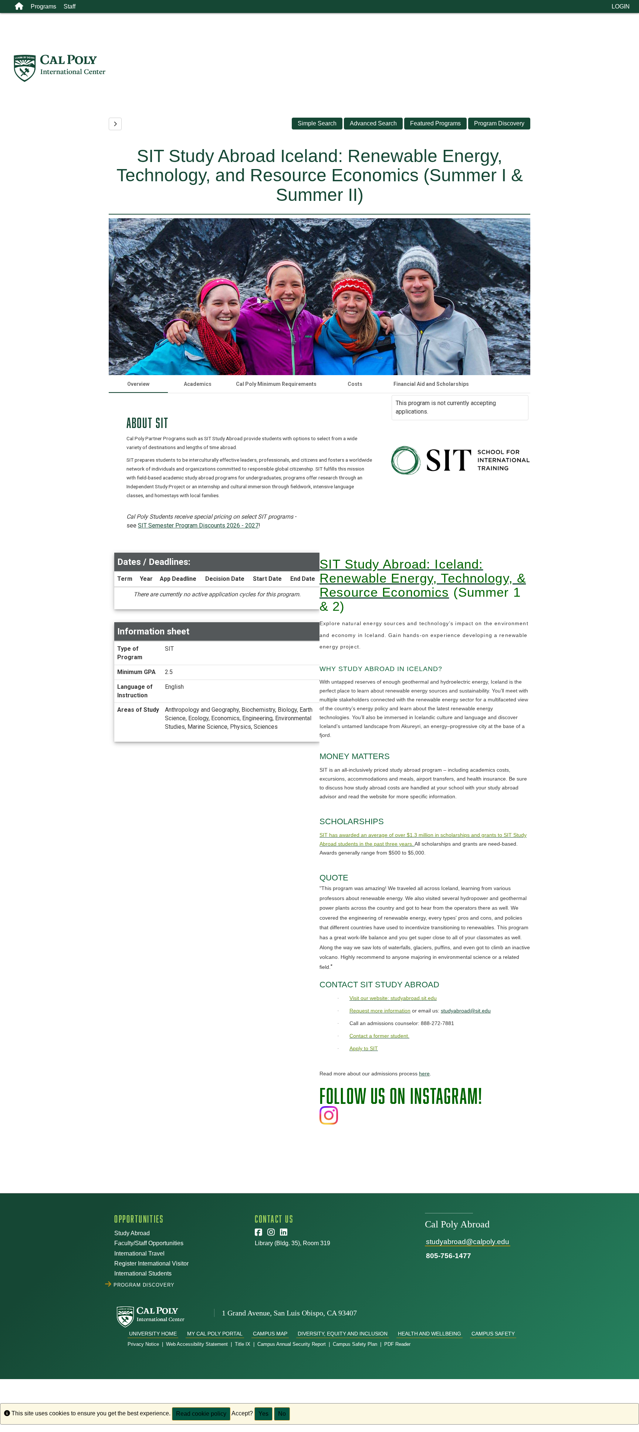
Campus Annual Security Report (291, 1344)
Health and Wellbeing (429, 1334)
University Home (153, 1334)
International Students (143, 1273)
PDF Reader (397, 1344)
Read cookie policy (201, 1414)
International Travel (139, 1253)
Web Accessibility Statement (197, 1344)
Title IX (242, 1344)
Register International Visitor (151, 1263)
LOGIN (621, 6)
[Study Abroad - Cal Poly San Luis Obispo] (326, 68)
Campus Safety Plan (355, 1344)
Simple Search (317, 123)
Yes (263, 1414)
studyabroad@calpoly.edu (467, 1242)
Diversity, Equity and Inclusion (343, 1334)
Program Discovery (499, 123)
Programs (43, 6)
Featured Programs (435, 123)
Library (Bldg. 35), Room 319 (292, 1243)
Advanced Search (373, 123)
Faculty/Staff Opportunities (148, 1243)
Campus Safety (493, 1334)
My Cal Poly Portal (215, 1334)
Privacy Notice (143, 1344)
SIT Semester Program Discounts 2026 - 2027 (198, 525)
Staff (69, 6)
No (282, 1414)
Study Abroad (132, 1233)
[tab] (138, 384)
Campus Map (270, 1334)
